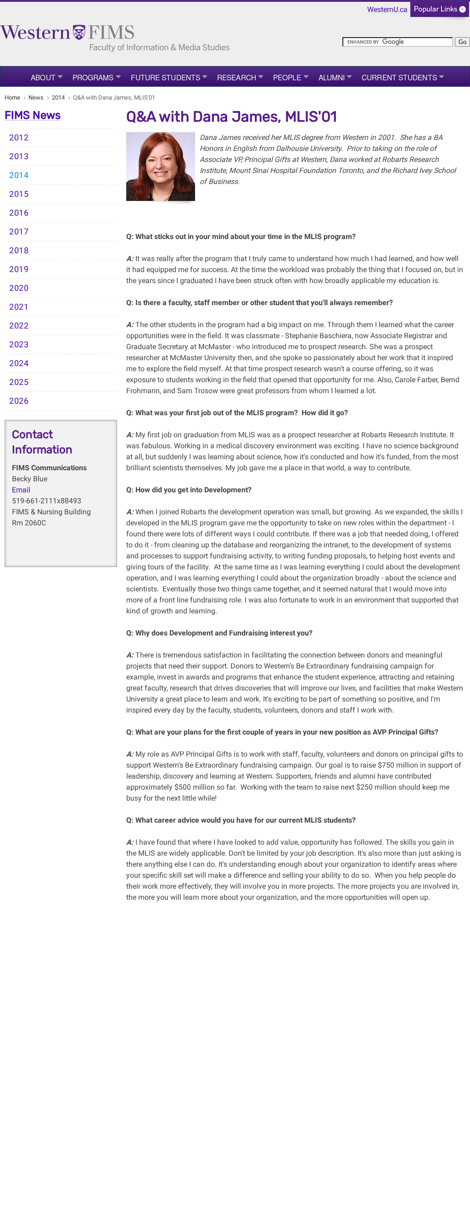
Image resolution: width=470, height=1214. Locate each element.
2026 (19, 401)
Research (236, 77)
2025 (19, 382)
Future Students (166, 77)
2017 (19, 231)
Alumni (332, 77)
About (43, 77)
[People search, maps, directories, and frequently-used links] (439, 12)
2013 (19, 156)
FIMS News (33, 115)
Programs (93, 77)
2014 (58, 97)
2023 (19, 344)
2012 (19, 137)
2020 (19, 288)
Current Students (399, 77)
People (287, 77)
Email (21, 489)
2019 (19, 269)
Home (12, 97)
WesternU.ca (387, 9)
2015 (19, 194)
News (36, 97)
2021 (19, 307)
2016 (19, 212)
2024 (19, 363)
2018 (19, 250)
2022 (19, 325)
